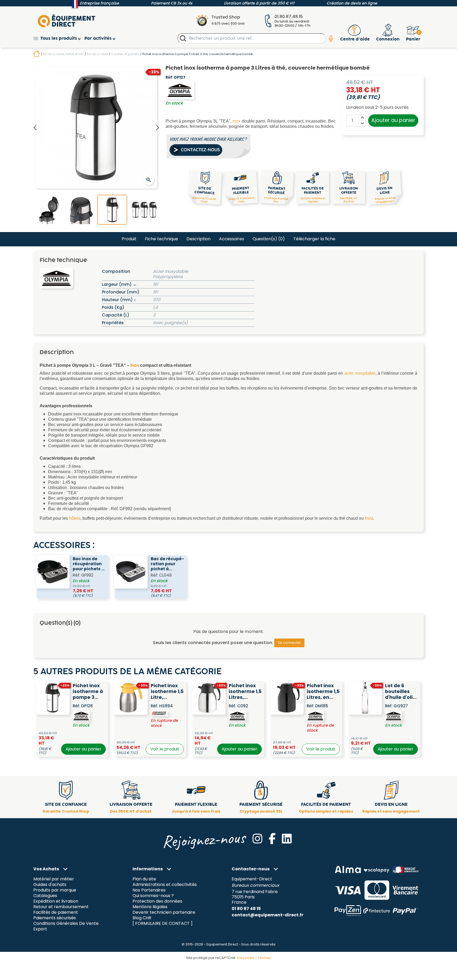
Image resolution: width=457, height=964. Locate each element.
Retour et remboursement (61, 907)
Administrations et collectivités (164, 885)
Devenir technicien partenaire (163, 912)
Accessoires (231, 239)
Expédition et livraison (55, 901)
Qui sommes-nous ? (153, 896)
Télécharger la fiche (314, 239)
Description (198, 239)
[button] (58, 38)
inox (236, 121)
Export (40, 929)
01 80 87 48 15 (246, 909)
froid (369, 518)
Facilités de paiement (55, 912)
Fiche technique (161, 239)
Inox (134, 365)
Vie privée (245, 958)
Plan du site (144, 879)
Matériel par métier (53, 879)
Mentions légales (149, 907)
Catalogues (45, 896)
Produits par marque (54, 890)
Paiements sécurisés (54, 918)
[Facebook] (272, 838)
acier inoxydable (360, 373)
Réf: (169, 77)
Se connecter (289, 642)
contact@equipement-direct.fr (267, 915)
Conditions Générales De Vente (66, 923)
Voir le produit (164, 749)
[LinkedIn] (287, 838)
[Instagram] (257, 838)
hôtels (74, 518)
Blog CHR (141, 918)
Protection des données (157, 901)
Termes (264, 958)
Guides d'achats (49, 885)
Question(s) (269, 239)
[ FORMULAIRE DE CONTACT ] (162, 923)
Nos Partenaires (149, 890)
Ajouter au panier (393, 120)
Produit (129, 239)
